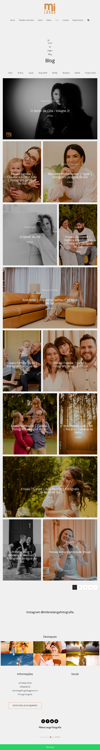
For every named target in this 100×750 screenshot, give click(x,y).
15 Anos (20, 72)
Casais (31, 72)
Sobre (40, 20)
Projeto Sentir (90, 72)
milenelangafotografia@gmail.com (25, 690)
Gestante (66, 72)
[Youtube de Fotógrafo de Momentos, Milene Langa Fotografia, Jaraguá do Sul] (52, 721)
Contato (65, 20)
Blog (57, 20)
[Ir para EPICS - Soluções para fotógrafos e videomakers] (50, 737)
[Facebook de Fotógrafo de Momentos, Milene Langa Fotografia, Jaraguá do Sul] (48, 721)
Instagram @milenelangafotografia (50, 612)
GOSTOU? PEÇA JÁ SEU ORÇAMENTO (25, 705)
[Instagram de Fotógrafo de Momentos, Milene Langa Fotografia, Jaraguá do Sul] (43, 721)
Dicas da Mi (43, 72)
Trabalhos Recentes (26, 20)
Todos (10, 72)
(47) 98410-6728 (25, 683)
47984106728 (25, 687)
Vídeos (49, 20)
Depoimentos (77, 20)
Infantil (77, 72)
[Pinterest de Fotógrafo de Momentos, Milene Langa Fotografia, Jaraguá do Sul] (56, 721)
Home (12, 20)
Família (54, 72)
